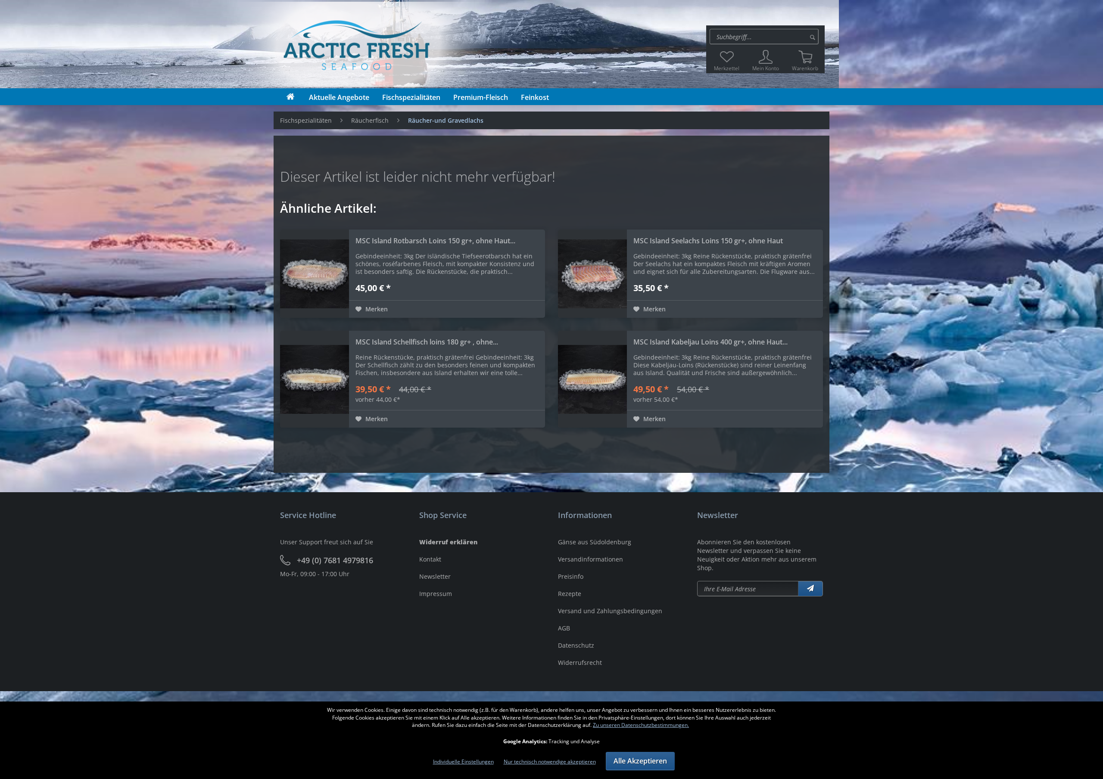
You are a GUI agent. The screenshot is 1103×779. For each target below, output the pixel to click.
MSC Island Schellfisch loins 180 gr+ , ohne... (426, 342)
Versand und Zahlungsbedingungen (610, 611)
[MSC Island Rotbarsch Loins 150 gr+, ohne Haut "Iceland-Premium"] (314, 274)
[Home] (290, 96)
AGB (564, 628)
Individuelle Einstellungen (463, 761)
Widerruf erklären (448, 542)
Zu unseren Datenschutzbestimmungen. (641, 725)
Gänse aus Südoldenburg (594, 542)
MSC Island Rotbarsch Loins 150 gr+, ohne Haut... (435, 240)
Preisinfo (570, 576)
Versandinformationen (590, 559)
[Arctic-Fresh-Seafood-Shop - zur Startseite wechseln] (285, 44)
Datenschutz (576, 645)
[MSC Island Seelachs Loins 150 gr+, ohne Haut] (592, 274)
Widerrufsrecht (580, 662)
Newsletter (435, 576)
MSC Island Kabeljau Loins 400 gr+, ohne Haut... (710, 342)
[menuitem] (765, 36)
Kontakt (430, 559)
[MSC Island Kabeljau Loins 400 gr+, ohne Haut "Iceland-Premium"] (592, 379)
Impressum (435, 594)
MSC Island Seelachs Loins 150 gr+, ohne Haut (708, 240)
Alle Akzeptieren (640, 761)
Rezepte (569, 594)
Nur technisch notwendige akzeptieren (550, 761)
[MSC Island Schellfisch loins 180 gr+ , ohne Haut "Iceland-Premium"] (314, 379)
